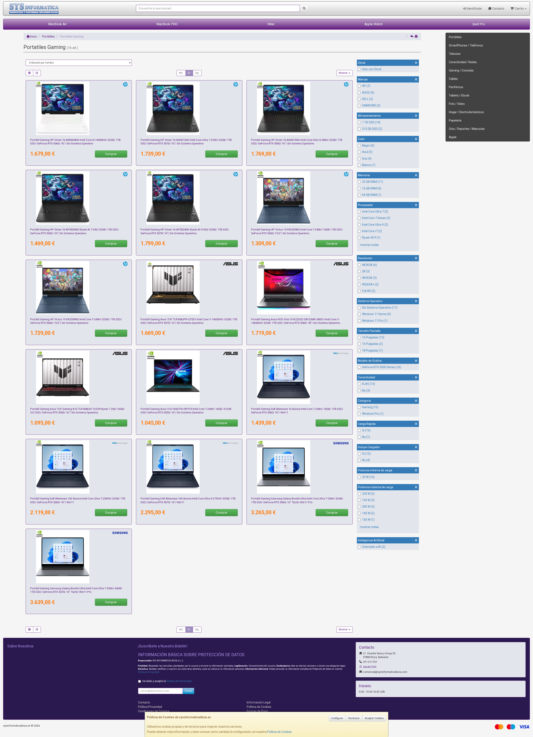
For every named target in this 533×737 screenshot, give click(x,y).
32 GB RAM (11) (372, 181)
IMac (271, 24)
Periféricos (456, 87)
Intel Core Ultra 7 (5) (375, 211)
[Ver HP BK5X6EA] (189, 198)
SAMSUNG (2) (371, 105)
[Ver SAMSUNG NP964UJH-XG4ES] (299, 467)
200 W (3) (368, 506)
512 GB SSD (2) (372, 128)
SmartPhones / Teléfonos (466, 45)
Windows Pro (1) (373, 413)
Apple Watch (373, 24)
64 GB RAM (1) (371, 194)
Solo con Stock (371, 69)
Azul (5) (367, 152)
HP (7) (366, 86)
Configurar (337, 718)
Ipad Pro (478, 24)
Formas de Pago (257, 711)
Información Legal (258, 702)
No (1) (366, 437)
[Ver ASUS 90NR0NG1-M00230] (189, 287)
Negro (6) (368, 145)
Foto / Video (457, 103)
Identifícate (474, 8)
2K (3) (366, 271)
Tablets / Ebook (459, 95)
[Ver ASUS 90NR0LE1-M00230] (299, 287)
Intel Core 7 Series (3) (376, 218)
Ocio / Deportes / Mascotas (467, 128)
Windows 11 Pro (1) (374, 320)
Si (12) (366, 453)
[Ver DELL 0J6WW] (78, 467)
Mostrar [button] (343, 72)
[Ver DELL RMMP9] (189, 467)
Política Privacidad (150, 706)
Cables (453, 78)
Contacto (498, 8)
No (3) (366, 390)
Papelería (455, 120)
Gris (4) (366, 158)
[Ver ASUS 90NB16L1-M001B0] (189, 377)
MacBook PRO (167, 24)
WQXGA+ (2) (370, 284)
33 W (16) (368, 477)
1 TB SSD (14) (371, 122)
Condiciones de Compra (153, 711)
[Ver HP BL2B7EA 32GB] (78, 287)
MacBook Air (57, 24)
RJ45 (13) (368, 383)
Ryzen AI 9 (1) (371, 237)
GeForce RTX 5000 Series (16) (381, 367)
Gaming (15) (370, 407)
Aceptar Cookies (374, 718)
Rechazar (354, 718)
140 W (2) (368, 513)
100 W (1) (368, 519)
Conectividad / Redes (463, 62)
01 (189, 72)
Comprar (111, 154)
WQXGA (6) (369, 265)
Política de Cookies (279, 731)
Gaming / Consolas (461, 70)
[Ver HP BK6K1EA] (78, 198)
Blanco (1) (368, 165)
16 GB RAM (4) (371, 188)
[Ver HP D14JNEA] (299, 108)
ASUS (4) (368, 92)
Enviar (188, 690)
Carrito (519, 8)
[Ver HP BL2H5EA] (78, 108)
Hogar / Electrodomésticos (466, 112)
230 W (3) (368, 493)
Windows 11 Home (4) (376, 314)
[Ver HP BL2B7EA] (299, 198)
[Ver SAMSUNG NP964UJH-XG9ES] (78, 556)
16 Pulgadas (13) (373, 337)
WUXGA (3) (369, 277)
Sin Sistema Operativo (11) (379, 307)
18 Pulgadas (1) (372, 350)
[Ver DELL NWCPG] (299, 377)
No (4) (366, 460)
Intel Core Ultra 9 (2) (375, 224)
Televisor (455, 53)
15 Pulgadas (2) (372, 343)
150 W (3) (368, 500)
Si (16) (366, 430)
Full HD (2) (368, 291)
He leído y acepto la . (167, 681)
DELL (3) (367, 99)
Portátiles (455, 37)
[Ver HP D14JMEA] (189, 108)
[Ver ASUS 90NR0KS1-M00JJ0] (78, 377)
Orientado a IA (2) (373, 546)
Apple (453, 137)
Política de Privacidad (148, 672)
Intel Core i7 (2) (372, 231)
